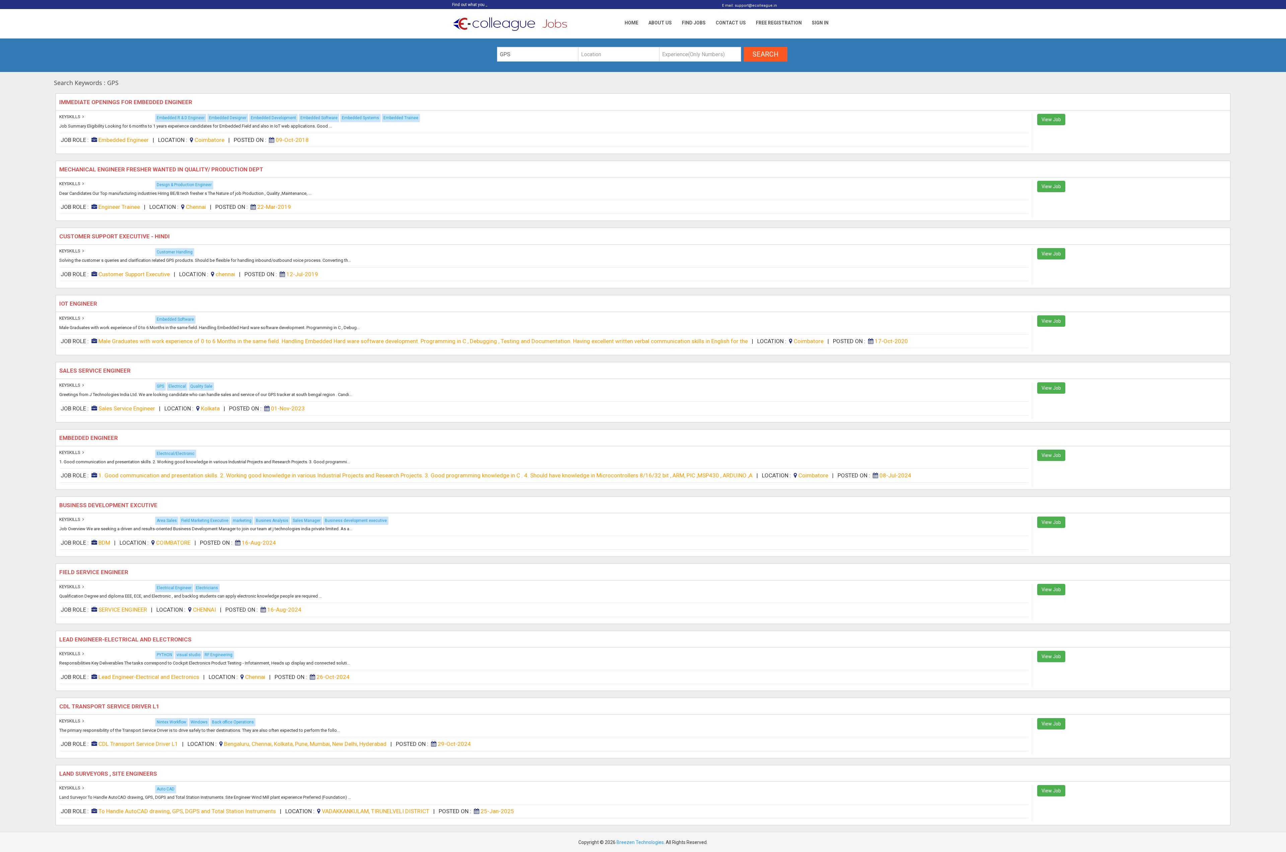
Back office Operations (233, 722)
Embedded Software (319, 117)
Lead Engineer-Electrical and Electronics (126, 639)
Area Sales (167, 520)
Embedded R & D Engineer (181, 117)
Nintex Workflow (171, 722)
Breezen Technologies (640, 842)
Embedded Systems (360, 117)
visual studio (188, 654)
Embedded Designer (227, 117)
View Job (1051, 119)
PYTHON (164, 654)
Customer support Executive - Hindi (115, 236)
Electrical (177, 386)
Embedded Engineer (89, 438)
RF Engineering (218, 654)
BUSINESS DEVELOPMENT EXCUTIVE (109, 505)
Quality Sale (201, 386)
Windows (199, 722)
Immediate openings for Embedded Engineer (126, 102)
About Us (660, 22)
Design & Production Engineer (184, 184)
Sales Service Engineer (95, 370)
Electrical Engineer (174, 588)
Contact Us (731, 22)
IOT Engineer (78, 303)
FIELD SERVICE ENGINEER (95, 572)
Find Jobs (694, 22)
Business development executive (356, 520)
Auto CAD (165, 789)
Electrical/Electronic (176, 453)
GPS (160, 386)
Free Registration (779, 22)
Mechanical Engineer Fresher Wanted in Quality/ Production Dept (162, 169)
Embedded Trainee (400, 117)
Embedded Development (273, 117)
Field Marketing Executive (204, 520)
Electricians (207, 588)
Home (631, 22)
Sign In (820, 22)
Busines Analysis (272, 520)
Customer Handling (175, 252)
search (766, 54)
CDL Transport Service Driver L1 (110, 706)
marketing (242, 520)
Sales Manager (306, 520)
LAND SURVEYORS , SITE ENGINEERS (109, 773)
